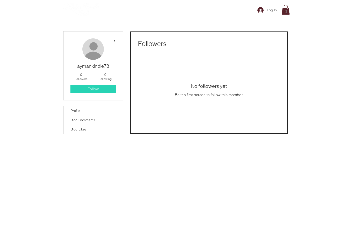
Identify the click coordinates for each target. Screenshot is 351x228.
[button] (286, 10)
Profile (75, 111)
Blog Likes (78, 129)
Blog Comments (83, 120)
